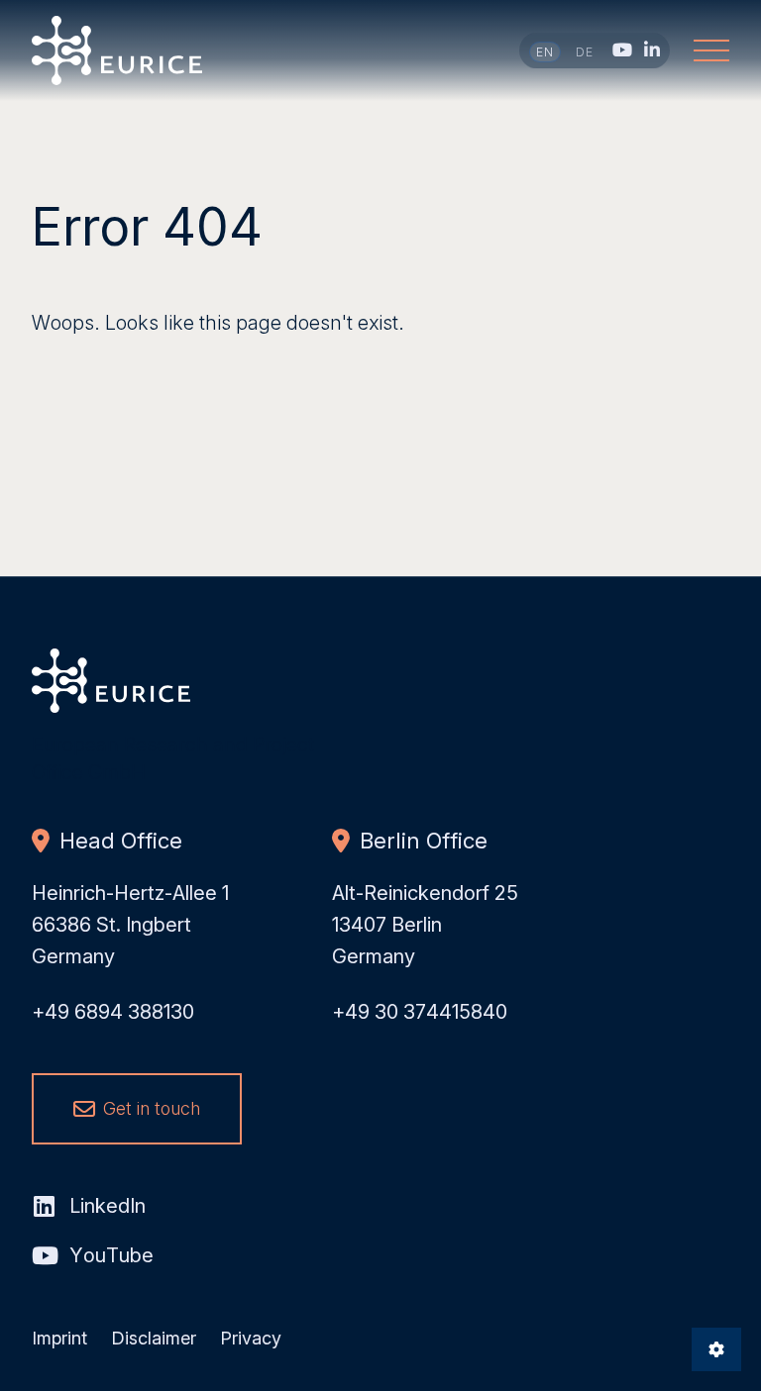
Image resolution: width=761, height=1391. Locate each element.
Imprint (59, 1338)
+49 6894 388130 (113, 1012)
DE (585, 52)
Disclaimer (153, 1338)
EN (545, 52)
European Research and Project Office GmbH (117, 50)
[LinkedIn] (652, 49)
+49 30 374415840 (419, 1012)
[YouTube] (622, 49)
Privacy (250, 1338)
